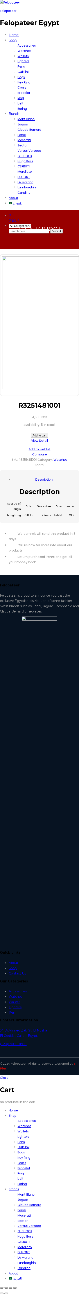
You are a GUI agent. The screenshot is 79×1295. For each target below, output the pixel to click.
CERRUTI (24, 166)
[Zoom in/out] (15, 1288)
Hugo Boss (25, 161)
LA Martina (25, 182)
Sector (23, 145)
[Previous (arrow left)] (2, 1293)
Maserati (24, 140)
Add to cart (39, 435)
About (13, 198)
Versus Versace (29, 150)
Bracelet (24, 93)
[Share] (6, 1288)
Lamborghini (27, 187)
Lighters (23, 61)
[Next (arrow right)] (6, 1293)
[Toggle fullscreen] (10, 1288)
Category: (45, 459)
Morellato (25, 171)
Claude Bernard (29, 129)
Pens (21, 66)
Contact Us (17, 973)
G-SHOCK (25, 156)
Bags (21, 77)
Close (4, 1077)
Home (14, 35)
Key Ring (24, 82)
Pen (12, 1012)
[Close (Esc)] (2, 1288)
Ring (21, 98)
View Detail (39, 440)
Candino (24, 192)
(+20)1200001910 (13, 1044)
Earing (22, 108)
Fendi (22, 135)
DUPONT (24, 177)
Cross (22, 87)
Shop (13, 968)
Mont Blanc (26, 119)
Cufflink (23, 72)
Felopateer (8, 11)
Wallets (23, 56)
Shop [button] (13, 40)
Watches (24, 51)
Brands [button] (14, 114)
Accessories (27, 45)
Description (44, 479)
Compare (39, 454)
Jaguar (23, 124)
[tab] (44, 479)
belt (20, 103)
